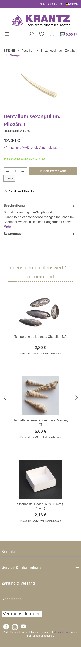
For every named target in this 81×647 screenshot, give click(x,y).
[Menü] (7, 34)
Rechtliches (12, 599)
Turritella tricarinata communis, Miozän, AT (40, 422)
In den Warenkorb (53, 171)
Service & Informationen (23, 567)
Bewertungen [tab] (14, 233)
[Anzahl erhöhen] (23, 171)
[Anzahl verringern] (8, 171)
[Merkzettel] (41, 34)
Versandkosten (62, 632)
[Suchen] (31, 34)
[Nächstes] (77, 397)
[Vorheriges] (4, 397)
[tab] (40, 216)
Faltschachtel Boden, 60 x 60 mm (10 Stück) (40, 506)
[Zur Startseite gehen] (41, 20)
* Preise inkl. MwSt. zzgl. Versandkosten (31, 147)
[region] (41, 398)
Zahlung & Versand (18, 583)
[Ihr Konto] (52, 34)
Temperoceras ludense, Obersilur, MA (40, 336)
